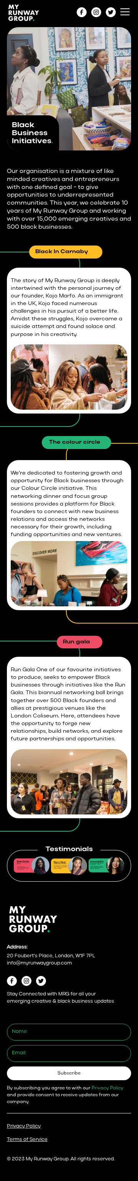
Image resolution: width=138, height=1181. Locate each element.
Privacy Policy (24, 1126)
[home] (23, 12)
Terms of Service (27, 1139)
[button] (123, 12)
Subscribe (69, 1073)
